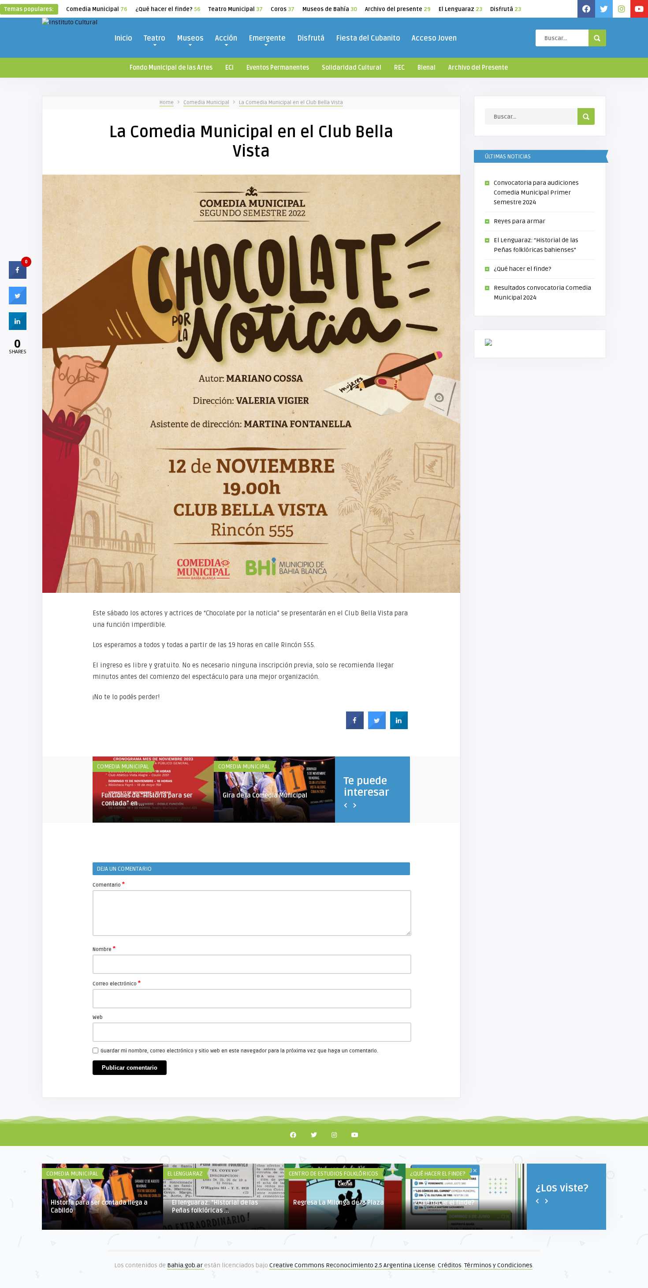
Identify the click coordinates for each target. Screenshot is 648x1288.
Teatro (154, 38)
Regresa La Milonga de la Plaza (338, 1202)
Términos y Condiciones (498, 1265)
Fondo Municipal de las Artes (171, 67)
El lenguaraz (185, 1173)
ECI (229, 67)
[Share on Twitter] (377, 726)
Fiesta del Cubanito (368, 38)
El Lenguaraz (460, 9)
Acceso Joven (434, 38)
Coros (282, 9)
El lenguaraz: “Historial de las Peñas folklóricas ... (215, 1206)
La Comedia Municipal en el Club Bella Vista (291, 102)
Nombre (104, 949)
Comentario (109, 884)
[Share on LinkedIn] (17, 327)
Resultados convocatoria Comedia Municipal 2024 (218, 799)
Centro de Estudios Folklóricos (333, 1173)
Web (98, 1017)
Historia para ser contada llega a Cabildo (99, 1206)
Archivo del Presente (478, 67)
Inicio (123, 38)
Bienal (426, 67)
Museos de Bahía (329, 9)
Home (167, 102)
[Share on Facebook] (355, 726)
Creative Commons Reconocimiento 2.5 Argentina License (352, 1265)
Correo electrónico (117, 983)
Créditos (450, 1265)
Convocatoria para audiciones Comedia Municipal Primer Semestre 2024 (536, 192)
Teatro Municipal (236, 9)
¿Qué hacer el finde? (168, 9)
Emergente (267, 38)
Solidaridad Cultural (351, 67)
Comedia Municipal (96, 9)
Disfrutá (505, 9)
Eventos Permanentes (277, 67)
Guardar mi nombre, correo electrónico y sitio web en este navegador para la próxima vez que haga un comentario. (239, 1051)
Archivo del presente (398, 9)
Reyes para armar (519, 221)
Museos (190, 38)
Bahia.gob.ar (185, 1265)
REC (399, 67)
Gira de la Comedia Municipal (88, 795)
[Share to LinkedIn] (399, 726)
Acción (226, 38)
